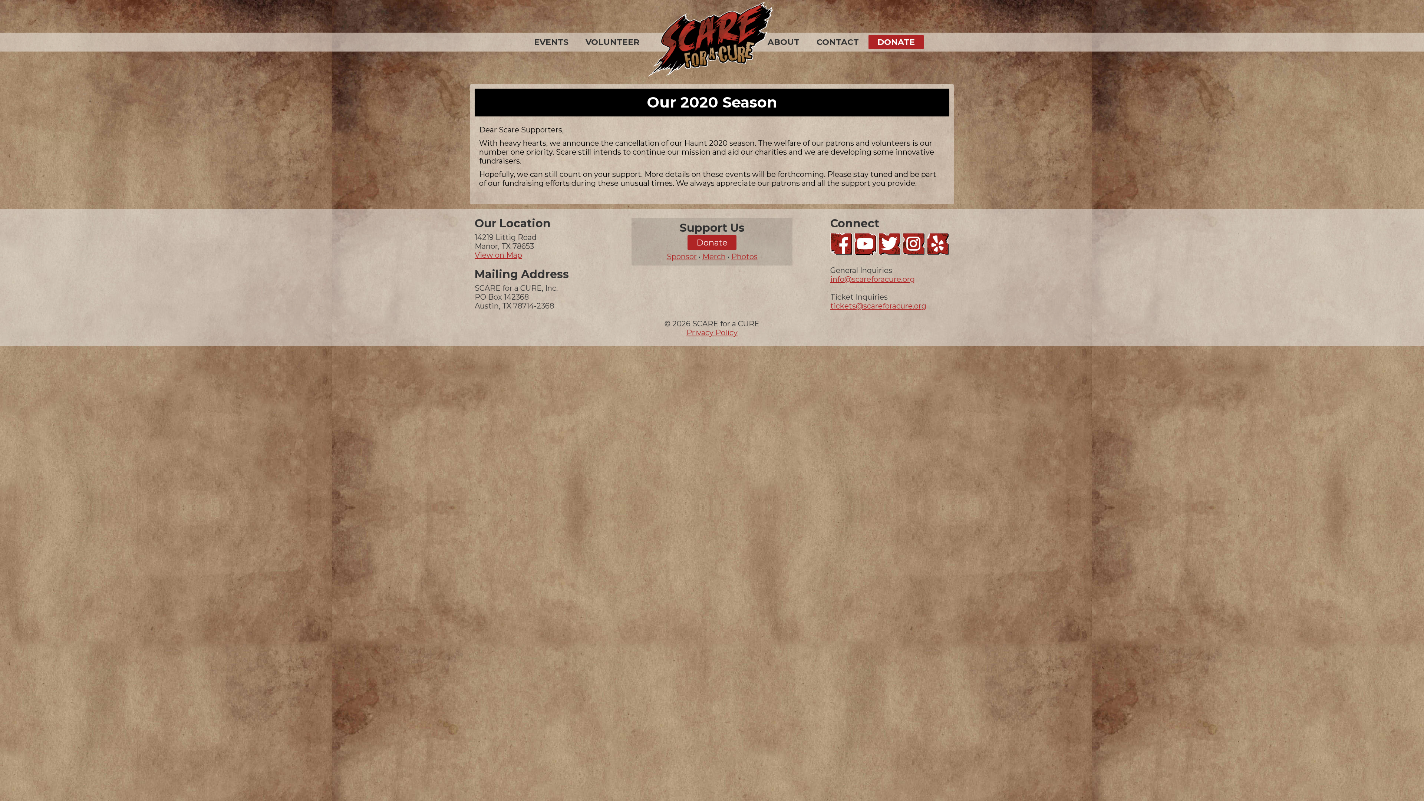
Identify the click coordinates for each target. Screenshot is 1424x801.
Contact (838, 42)
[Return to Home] (712, 40)
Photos (744, 256)
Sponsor (682, 256)
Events (551, 42)
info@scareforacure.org (872, 279)
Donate (896, 42)
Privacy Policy (712, 332)
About (784, 42)
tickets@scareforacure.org (878, 305)
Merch (714, 256)
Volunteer (612, 42)
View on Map (498, 255)
